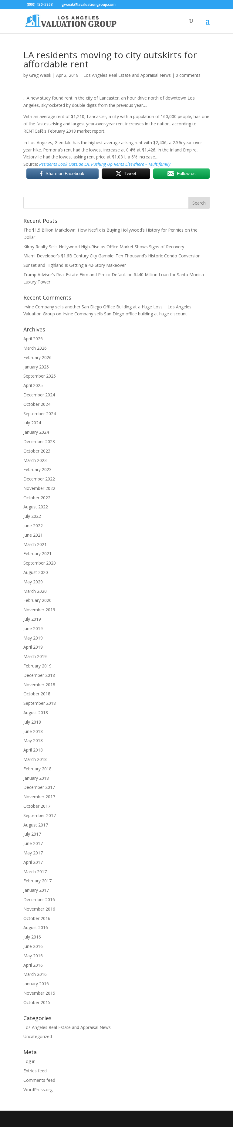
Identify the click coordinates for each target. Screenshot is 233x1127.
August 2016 (35, 927)
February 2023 (37, 469)
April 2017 (33, 862)
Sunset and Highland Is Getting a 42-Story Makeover (74, 265)
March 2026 (35, 348)
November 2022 (39, 488)
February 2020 (37, 600)
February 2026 (37, 357)
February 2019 (37, 666)
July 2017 (32, 834)
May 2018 (33, 740)
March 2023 (35, 460)
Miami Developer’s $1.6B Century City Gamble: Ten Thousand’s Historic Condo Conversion (112, 256)
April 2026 (33, 338)
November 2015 (39, 993)
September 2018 (39, 703)
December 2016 (39, 899)
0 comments (188, 75)
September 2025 (39, 376)
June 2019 (33, 628)
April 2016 (33, 965)
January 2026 (36, 367)
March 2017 (35, 871)
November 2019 (39, 610)
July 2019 (32, 619)
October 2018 (36, 694)
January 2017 (36, 890)
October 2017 (36, 806)
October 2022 (36, 498)
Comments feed (39, 1080)
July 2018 (32, 722)
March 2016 (35, 974)
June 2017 (33, 843)
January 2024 (36, 432)
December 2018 (39, 675)
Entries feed (35, 1071)
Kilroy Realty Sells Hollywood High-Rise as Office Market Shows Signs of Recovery (103, 247)
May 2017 (33, 853)
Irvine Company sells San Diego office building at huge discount (124, 314)
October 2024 (36, 404)
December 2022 (39, 479)
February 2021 (37, 553)
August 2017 (35, 825)
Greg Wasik (40, 75)
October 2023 (36, 451)
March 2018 (35, 759)
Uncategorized (37, 1036)
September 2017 (39, 815)
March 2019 (35, 656)
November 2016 (39, 909)
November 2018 (39, 684)
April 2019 (33, 647)
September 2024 (39, 413)
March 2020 (35, 591)
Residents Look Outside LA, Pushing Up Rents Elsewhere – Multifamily (104, 164)
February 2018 (37, 769)
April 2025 (33, 385)
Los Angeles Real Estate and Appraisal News (127, 75)
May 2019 (33, 638)
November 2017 (39, 796)
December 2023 (39, 441)
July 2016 (32, 937)
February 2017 (37, 881)
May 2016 (33, 956)
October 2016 (36, 918)
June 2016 (33, 946)
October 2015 (36, 1002)
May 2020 (33, 582)
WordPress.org (37, 1089)
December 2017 (39, 787)
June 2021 (33, 535)
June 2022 (33, 525)
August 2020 (35, 572)
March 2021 (35, 544)
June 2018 (33, 731)
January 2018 (36, 778)
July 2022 (32, 516)
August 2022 (35, 507)
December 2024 (39, 395)
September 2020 (39, 563)
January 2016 (36, 983)
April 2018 (33, 750)
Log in (29, 1061)
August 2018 (35, 712)
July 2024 (32, 423)
